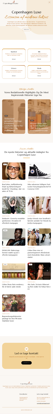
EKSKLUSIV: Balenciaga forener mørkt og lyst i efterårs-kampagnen (10, 252)
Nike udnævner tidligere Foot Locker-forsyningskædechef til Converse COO (39, 186)
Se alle (13, 59)
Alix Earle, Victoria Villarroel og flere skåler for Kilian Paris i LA (39, 286)
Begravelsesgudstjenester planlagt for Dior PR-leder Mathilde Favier (12, 318)
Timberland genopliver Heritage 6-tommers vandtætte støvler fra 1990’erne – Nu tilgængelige (13, 125)
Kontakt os (26, 362)
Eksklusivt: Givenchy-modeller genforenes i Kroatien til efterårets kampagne (13, 220)
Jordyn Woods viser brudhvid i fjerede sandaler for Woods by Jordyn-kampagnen (39, 220)
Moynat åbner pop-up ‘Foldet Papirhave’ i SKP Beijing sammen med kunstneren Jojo (39, 127)
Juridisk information (41, 401)
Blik (6, 115)
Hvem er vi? (26, 29)
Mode (32, 120)
